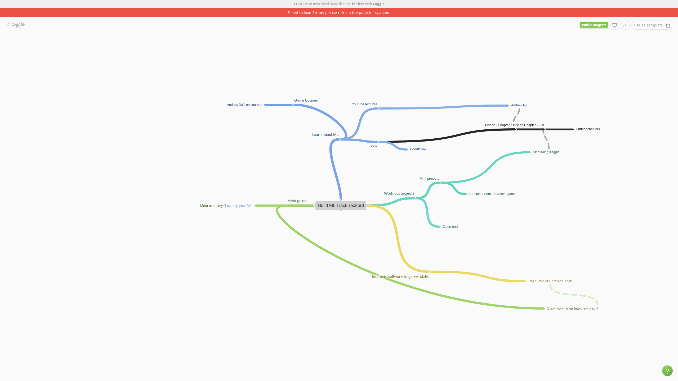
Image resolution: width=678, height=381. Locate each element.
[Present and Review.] (614, 25)
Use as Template (648, 25)
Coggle (378, 4)
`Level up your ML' (238, 205)
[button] (667, 370)
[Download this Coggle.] (625, 25)
